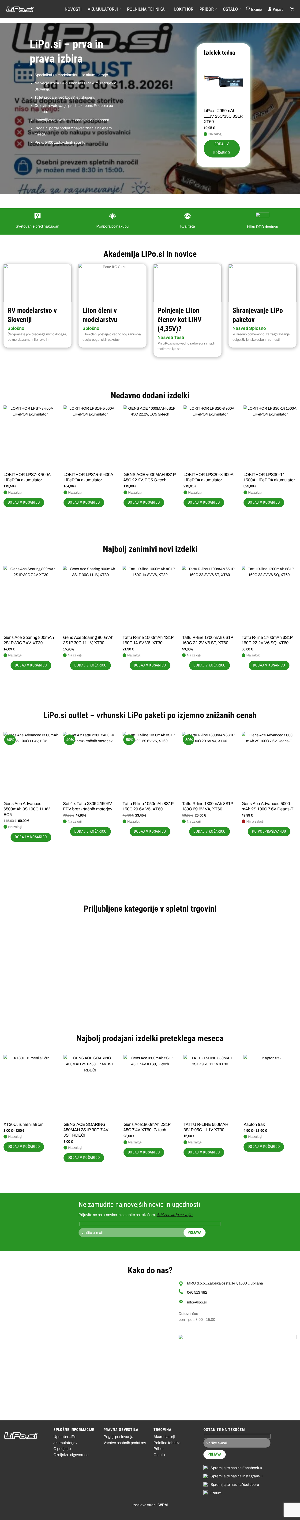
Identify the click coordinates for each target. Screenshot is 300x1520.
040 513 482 (197, 1292)
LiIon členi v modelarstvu (99, 315)
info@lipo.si (197, 1302)
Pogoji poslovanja (118, 1437)
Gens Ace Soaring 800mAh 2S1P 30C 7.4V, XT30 (29, 640)
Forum (215, 1493)
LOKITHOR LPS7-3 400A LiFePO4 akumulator (27, 477)
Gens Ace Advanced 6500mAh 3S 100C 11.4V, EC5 (27, 809)
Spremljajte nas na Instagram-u (236, 1476)
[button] (253, 9)
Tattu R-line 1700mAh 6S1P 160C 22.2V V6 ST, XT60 (207, 640)
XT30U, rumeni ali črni (24, 1124)
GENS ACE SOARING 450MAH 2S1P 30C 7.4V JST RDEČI (86, 1130)
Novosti (73, 9)
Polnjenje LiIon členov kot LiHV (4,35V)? (180, 319)
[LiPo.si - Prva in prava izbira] (29, 9)
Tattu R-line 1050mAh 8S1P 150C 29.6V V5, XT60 (148, 806)
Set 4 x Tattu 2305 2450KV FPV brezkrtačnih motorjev (87, 806)
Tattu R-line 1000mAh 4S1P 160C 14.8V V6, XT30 (148, 640)
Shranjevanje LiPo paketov (257, 315)
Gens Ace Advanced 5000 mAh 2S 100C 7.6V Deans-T (267, 806)
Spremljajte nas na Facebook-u (236, 1468)
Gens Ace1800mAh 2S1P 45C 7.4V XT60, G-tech (147, 1127)
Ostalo (230, 9)
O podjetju (62, 1449)
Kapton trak (254, 1124)
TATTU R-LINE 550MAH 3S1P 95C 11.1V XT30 (206, 1127)
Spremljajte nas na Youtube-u (234, 1484)
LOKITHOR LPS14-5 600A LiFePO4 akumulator (88, 477)
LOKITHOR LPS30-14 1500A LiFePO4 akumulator (269, 477)
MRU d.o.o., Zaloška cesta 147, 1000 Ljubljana (225, 1283)
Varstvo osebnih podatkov (125, 1443)
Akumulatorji (103, 9)
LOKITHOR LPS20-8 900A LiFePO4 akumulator (208, 477)
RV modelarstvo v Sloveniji (32, 315)
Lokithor (183, 9)
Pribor (206, 9)
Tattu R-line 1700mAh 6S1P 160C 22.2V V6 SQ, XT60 (267, 640)
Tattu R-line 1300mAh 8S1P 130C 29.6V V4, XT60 (207, 806)
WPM (163, 1505)
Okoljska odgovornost (71, 1455)
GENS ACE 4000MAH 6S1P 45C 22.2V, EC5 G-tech (150, 477)
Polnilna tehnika (146, 9)
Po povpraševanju (269, 831)
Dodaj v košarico (221, 148)
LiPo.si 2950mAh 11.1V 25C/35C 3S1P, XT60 (223, 116)
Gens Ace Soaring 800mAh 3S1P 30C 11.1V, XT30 (88, 640)
